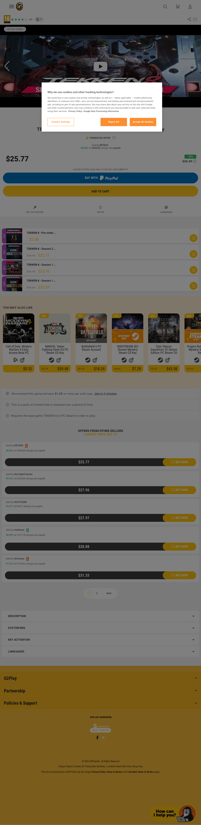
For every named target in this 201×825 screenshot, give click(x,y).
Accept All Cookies (143, 121)
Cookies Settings (60, 121)
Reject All (113, 121)
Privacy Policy (75, 111)
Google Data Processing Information (101, 111)
